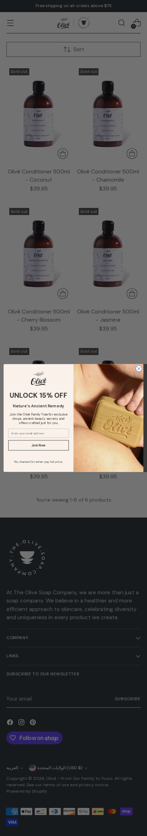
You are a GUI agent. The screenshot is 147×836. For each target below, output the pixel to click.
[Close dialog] (139, 368)
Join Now (38, 445)
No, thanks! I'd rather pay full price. (38, 462)
